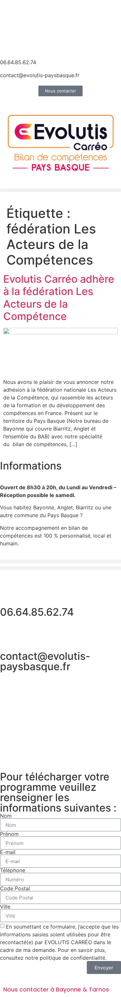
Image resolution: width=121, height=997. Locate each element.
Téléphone (12, 870)
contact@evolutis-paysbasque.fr (39, 75)
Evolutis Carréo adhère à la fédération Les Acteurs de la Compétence (58, 298)
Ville (5, 906)
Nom (6, 815)
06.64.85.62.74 (18, 62)
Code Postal (15, 888)
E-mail (7, 852)
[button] (60, 190)
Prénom (9, 834)
